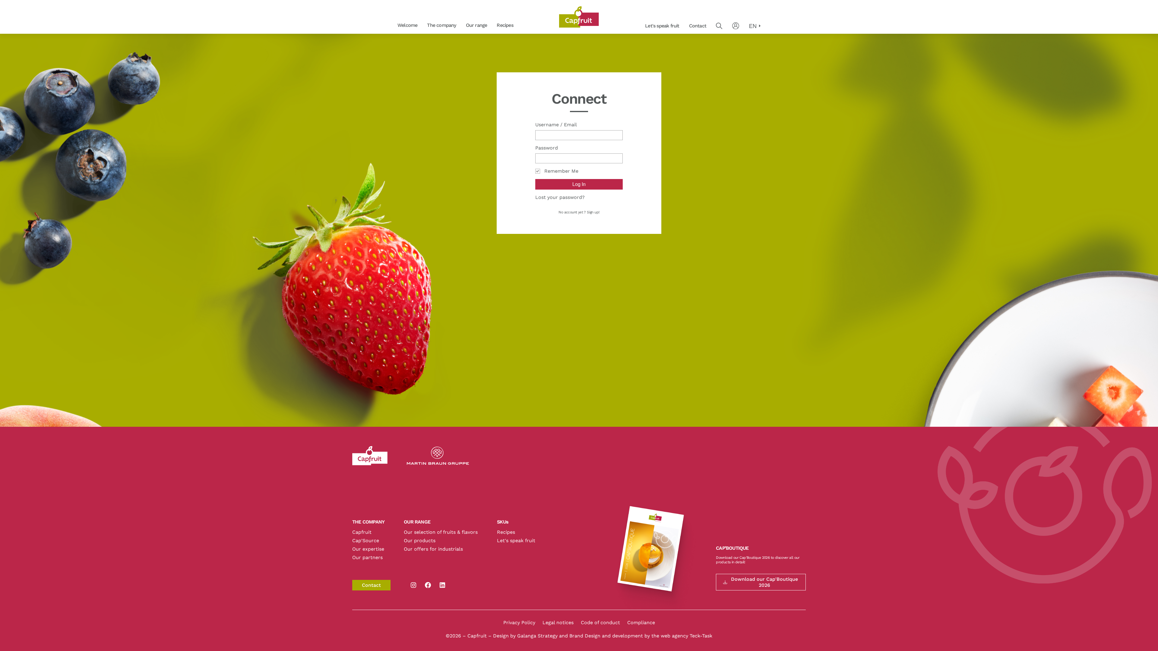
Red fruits (521, 25)
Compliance (641, 622)
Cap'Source (365, 540)
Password (546, 148)
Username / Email (556, 124)
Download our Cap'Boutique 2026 (764, 582)
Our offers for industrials (433, 549)
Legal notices (558, 622)
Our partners (367, 557)
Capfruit (362, 532)
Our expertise (368, 549)
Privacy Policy (519, 622)
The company (441, 25)
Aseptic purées (522, 25)
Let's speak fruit (662, 26)
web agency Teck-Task (686, 636)
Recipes (505, 25)
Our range (476, 25)
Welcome (407, 25)
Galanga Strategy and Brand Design (559, 636)
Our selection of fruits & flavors (441, 532)
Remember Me (561, 171)
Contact (697, 26)
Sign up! (593, 212)
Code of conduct (600, 622)
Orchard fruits (464, 25)
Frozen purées (464, 25)
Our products (419, 540)
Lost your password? (560, 197)
